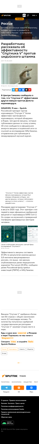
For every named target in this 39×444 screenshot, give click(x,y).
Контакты (11, 403)
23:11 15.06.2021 (6, 61)
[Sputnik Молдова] (6, 16)
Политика (5, 382)
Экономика (16, 382)
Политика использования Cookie (12, 409)
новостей (22, 333)
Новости (22, 349)
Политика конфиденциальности (12, 406)
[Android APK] (7, 423)
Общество (30, 349)
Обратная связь (6, 417)
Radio (30, 341)
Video (13, 341)
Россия (4, 349)
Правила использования (17, 400)
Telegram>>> (7, 338)
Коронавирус (13, 349)
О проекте (4, 400)
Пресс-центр (19, 403)
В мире (4, 353)
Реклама (4, 403)
